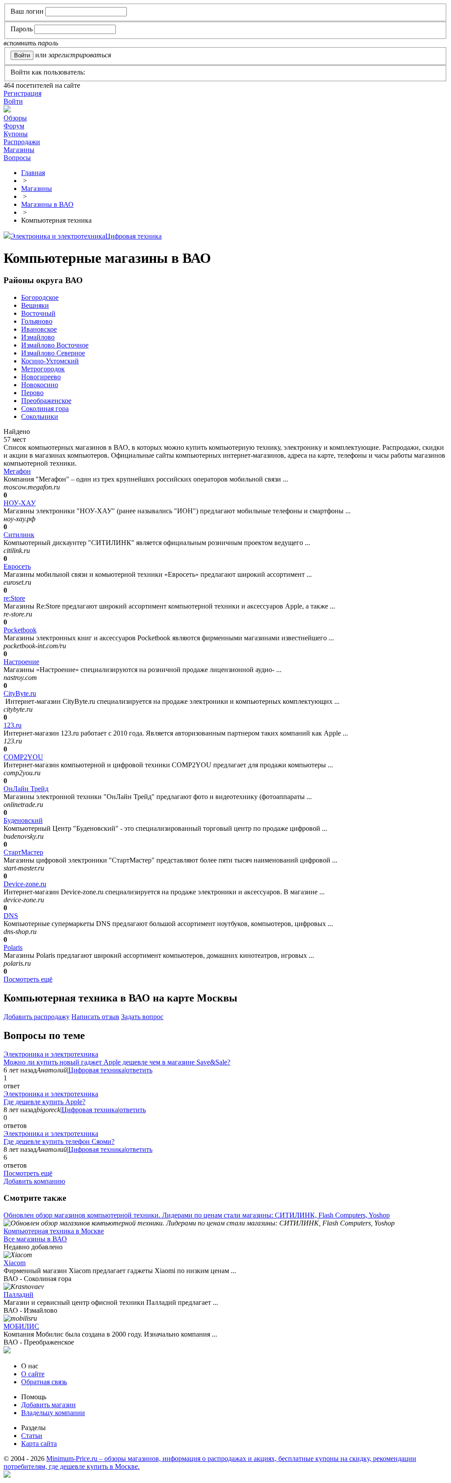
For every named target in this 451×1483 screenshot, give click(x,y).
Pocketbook (20, 630)
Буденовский (23, 820)
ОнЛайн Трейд (26, 788)
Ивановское (39, 329)
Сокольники (39, 416)
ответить (139, 1070)
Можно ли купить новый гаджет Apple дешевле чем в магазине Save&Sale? (117, 1062)
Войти (13, 101)
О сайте (32, 1374)
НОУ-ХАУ (20, 503)
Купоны (16, 134)
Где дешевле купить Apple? (44, 1102)
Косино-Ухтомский (50, 361)
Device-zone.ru (25, 884)
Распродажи (22, 142)
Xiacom (15, 1262)
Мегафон (17, 471)
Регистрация (22, 93)
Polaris (13, 947)
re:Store (14, 598)
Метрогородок (43, 369)
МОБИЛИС (21, 1326)
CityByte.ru (20, 693)
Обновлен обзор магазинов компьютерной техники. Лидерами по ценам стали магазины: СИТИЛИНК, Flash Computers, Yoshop (197, 1215)
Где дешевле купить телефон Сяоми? (59, 1141)
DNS (11, 915)
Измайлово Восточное (55, 345)
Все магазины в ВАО (35, 1239)
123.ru (13, 725)
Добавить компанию (34, 1181)
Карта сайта (39, 1443)
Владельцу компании (53, 1412)
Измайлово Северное (53, 353)
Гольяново (36, 321)
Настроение (21, 661)
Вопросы (17, 157)
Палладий (18, 1294)
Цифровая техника (133, 236)
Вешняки (35, 305)
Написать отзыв (95, 1016)
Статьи (31, 1435)
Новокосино (39, 384)
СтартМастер (23, 852)
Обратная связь (44, 1382)
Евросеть (17, 566)
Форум (14, 126)
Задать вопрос (142, 1016)
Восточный (38, 313)
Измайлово (38, 337)
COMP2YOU (23, 757)
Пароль (22, 29)
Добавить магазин (48, 1404)
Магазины (19, 149)
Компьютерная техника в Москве (54, 1231)
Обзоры (15, 118)
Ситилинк (19, 534)
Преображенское (46, 400)
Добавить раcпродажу (37, 1016)
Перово (32, 392)
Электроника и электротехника (58, 236)
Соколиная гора (45, 408)
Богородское (40, 297)
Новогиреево (41, 377)
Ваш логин (27, 11)
